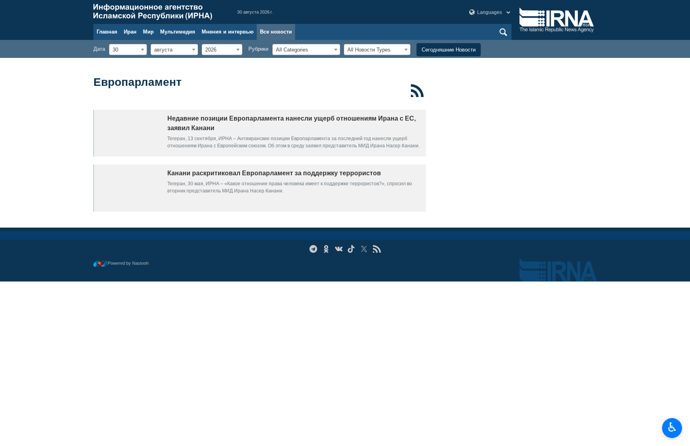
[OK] (326, 249)
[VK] (338, 249)
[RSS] (417, 90)
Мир (148, 32)
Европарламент (137, 82)
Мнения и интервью (228, 32)
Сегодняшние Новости (449, 50)
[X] (364, 249)
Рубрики (258, 49)
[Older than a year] (128, 133)
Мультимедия (177, 32)
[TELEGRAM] (313, 249)
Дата (99, 49)
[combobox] (128, 49)
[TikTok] (351, 249)
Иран (130, 32)
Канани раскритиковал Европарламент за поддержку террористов (274, 173)
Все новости (276, 32)
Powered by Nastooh (128, 263)
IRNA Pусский (157, 12)
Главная (107, 32)
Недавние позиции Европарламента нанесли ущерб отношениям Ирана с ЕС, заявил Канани (291, 123)
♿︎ (672, 427)
